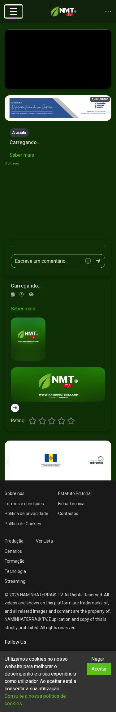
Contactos (68, 513)
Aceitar (99, 669)
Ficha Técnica (71, 503)
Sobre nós (14, 493)
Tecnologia (15, 571)
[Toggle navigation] (14, 11)
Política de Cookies (23, 523)
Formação (14, 561)
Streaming (15, 581)
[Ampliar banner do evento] (58, 384)
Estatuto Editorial (75, 493)
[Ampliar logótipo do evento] (28, 339)
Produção (14, 541)
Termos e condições (24, 503)
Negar (97, 659)
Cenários (13, 551)
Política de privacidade (26, 513)
